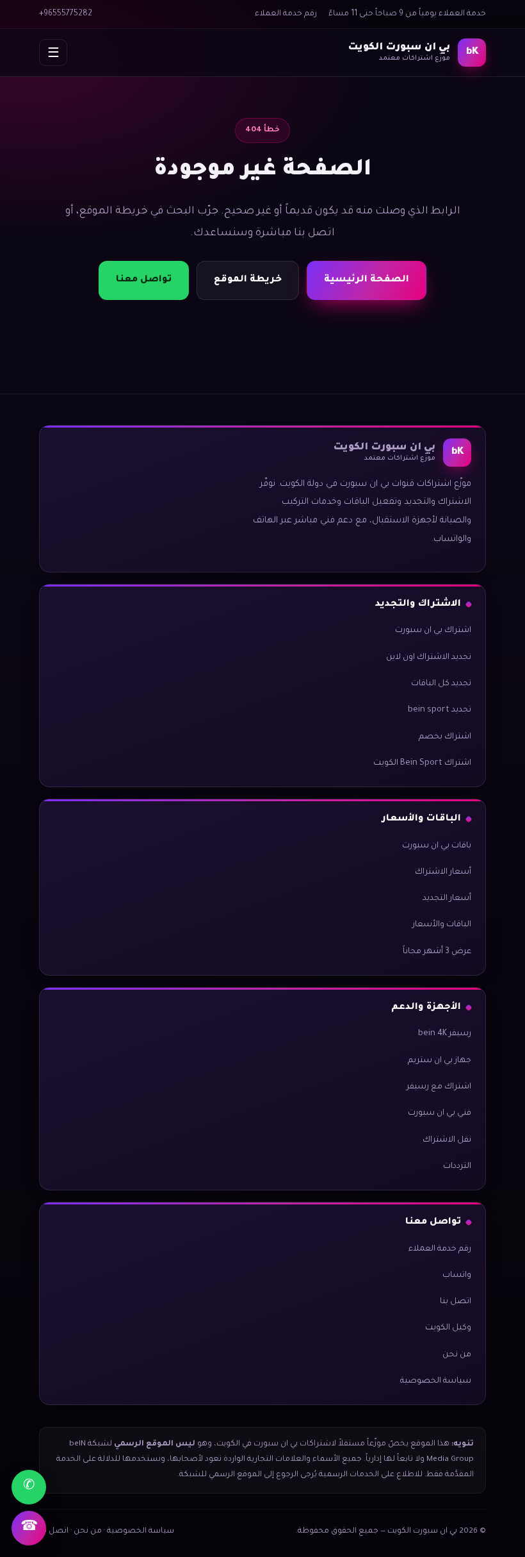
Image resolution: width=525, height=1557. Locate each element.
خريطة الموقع (248, 280)
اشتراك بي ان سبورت (433, 630)
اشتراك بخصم (445, 737)
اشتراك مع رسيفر (439, 1087)
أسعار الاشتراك (443, 872)
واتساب (456, 1275)
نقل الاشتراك (447, 1140)
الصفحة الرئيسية (366, 280)
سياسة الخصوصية (435, 1381)
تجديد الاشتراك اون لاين (428, 657)
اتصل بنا (455, 1301)
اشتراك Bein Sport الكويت (422, 763)
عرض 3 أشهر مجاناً (437, 951)
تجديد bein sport (439, 710)
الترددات (457, 1166)
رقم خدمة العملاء (286, 14)
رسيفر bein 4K (444, 1033)
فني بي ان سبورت (439, 1113)
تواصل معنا (144, 280)
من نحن (456, 1355)
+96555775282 (65, 14)
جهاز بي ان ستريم (439, 1060)
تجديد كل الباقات (441, 683)
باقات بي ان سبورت (436, 846)
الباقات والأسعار (441, 924)
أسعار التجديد (447, 898)
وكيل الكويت (448, 1328)
